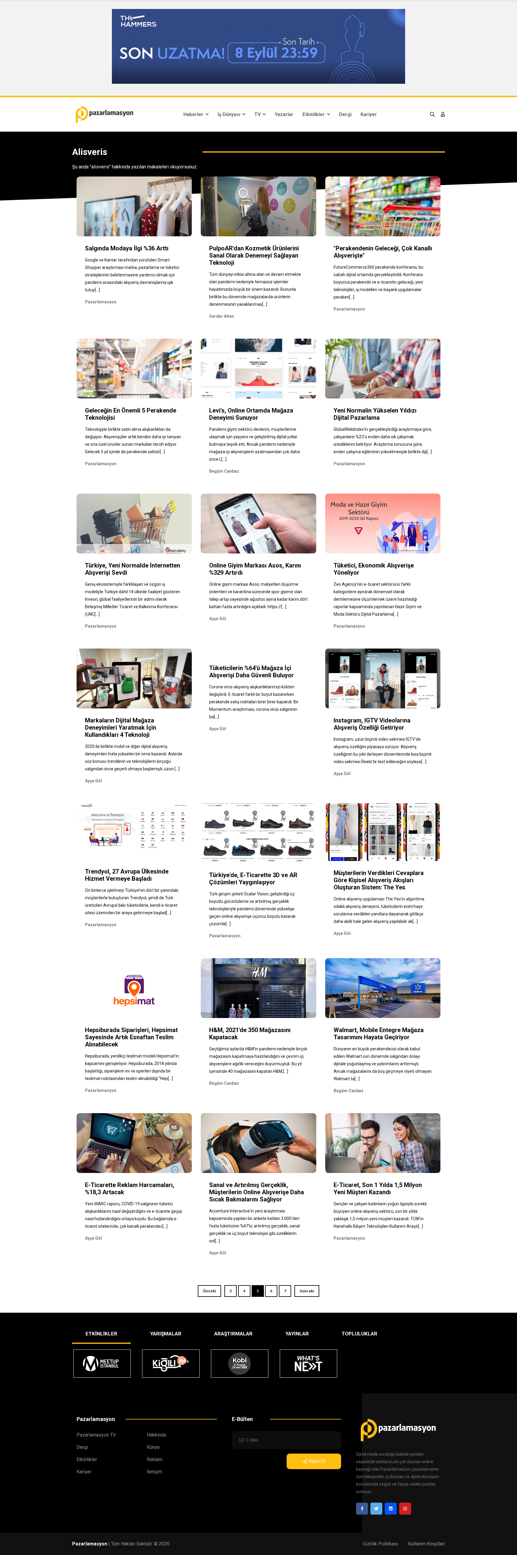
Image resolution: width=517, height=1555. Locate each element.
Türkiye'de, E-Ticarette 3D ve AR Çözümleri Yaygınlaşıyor (253, 878)
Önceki (209, 1291)
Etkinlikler (314, 114)
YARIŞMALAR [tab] (165, 1334)
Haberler (194, 114)
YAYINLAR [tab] (297, 1334)
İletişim (154, 1472)
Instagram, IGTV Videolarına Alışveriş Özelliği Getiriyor (372, 724)
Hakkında (156, 1435)
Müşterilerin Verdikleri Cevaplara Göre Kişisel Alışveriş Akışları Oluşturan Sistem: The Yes (379, 880)
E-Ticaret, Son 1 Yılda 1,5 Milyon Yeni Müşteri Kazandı (378, 1188)
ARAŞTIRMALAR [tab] (233, 1334)
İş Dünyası (229, 114)
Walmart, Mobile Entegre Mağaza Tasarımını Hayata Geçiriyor (379, 1033)
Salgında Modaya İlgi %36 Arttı (126, 248)
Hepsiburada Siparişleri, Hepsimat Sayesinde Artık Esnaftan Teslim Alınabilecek (131, 1037)
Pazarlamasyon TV (96, 1435)
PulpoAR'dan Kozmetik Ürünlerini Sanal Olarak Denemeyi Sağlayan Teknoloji (254, 255)
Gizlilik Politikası (380, 1544)
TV (258, 114)
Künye (153, 1447)
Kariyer (369, 114)
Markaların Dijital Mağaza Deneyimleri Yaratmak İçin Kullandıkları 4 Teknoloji (120, 727)
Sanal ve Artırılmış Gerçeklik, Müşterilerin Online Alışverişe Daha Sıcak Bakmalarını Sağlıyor (256, 1192)
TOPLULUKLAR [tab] (359, 1334)
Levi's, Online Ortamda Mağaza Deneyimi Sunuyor (251, 414)
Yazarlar (284, 114)
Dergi (345, 114)
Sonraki (306, 1291)
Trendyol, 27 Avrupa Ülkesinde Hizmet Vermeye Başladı (126, 875)
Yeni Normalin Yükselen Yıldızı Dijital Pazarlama (375, 414)
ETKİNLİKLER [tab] (101, 1334)
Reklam (154, 1459)
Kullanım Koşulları (426, 1544)
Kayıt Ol (317, 1461)
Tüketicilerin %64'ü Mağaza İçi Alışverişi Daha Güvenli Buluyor (251, 671)
